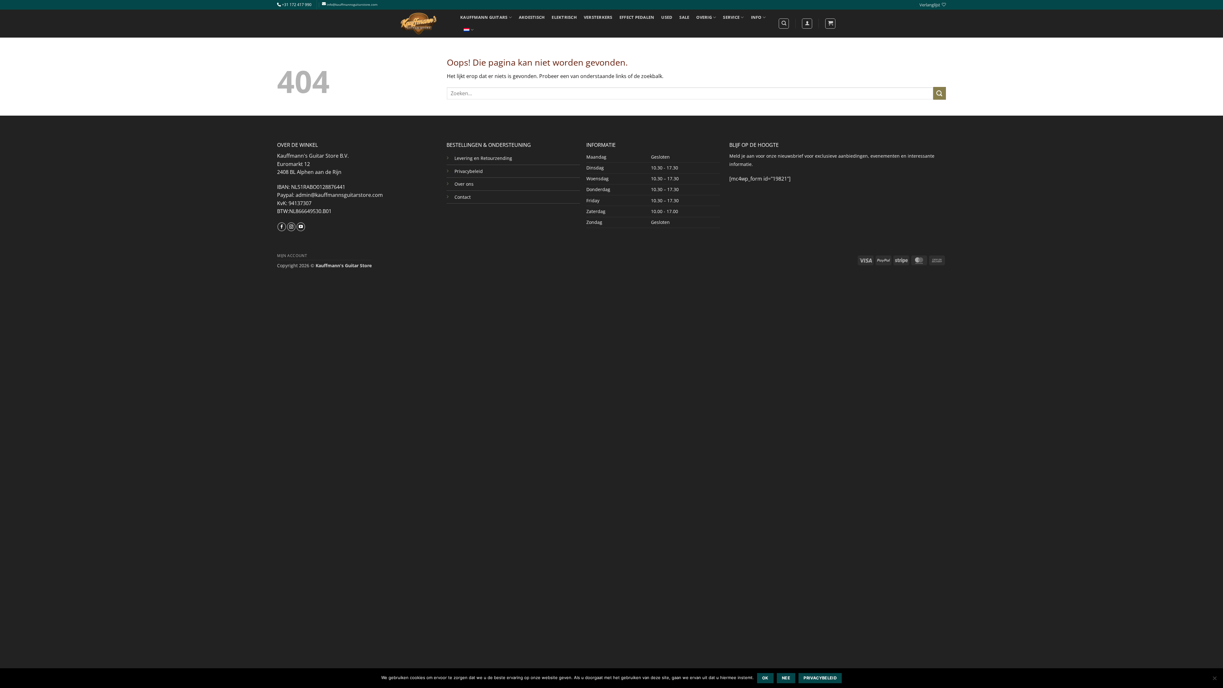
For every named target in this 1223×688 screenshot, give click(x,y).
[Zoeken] (784, 23)
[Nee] (1214, 680)
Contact (462, 197)
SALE (684, 17)
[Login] (807, 23)
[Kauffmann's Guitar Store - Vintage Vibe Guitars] (419, 24)
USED (666, 17)
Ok (765, 678)
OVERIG (704, 17)
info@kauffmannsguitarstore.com (352, 5)
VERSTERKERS (598, 17)
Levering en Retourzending (483, 158)
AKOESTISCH (532, 17)
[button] (830, 23)
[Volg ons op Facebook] (281, 226)
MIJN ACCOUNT (292, 255)
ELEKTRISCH (564, 17)
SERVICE (731, 17)
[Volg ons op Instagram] (291, 226)
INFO (756, 17)
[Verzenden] (939, 93)
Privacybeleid (468, 171)
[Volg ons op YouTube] (301, 226)
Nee (786, 678)
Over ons (464, 184)
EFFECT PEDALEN (636, 17)
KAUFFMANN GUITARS (483, 17)
